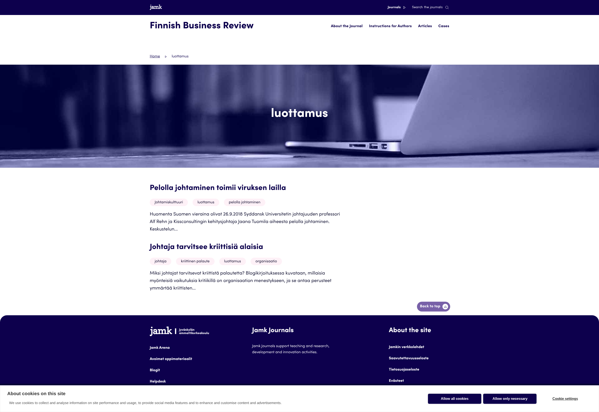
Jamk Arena (160, 348)
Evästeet (396, 381)
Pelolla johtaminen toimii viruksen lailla (218, 188)
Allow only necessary (510, 399)
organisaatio (266, 262)
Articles (425, 26)
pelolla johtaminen (244, 202)
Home (155, 57)
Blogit (155, 370)
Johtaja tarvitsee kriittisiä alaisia (206, 247)
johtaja (160, 262)
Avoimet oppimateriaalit (171, 359)
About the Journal (347, 26)
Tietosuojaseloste (404, 370)
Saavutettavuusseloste (409, 358)
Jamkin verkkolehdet (406, 347)
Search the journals (427, 7)
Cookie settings (565, 399)
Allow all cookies (454, 399)
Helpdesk (158, 382)
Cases (443, 26)
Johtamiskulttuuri (169, 202)
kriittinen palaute (195, 262)
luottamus (205, 202)
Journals (395, 7)
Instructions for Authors (390, 26)
